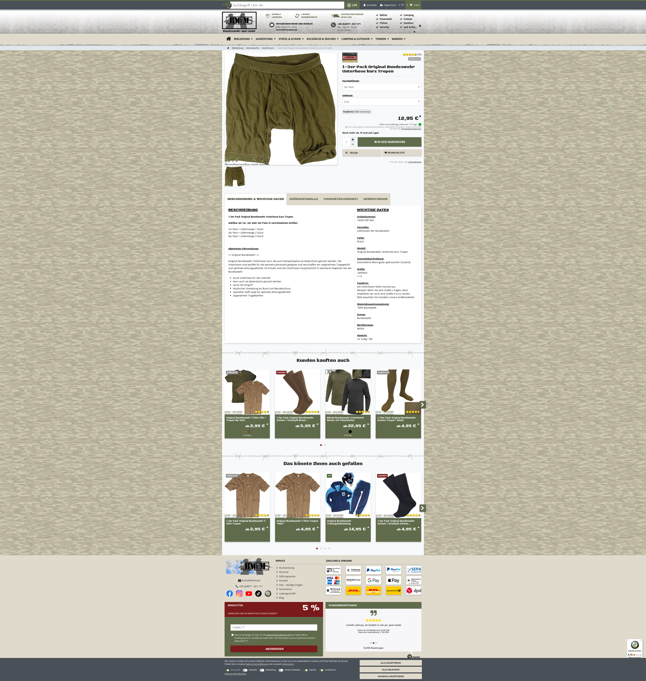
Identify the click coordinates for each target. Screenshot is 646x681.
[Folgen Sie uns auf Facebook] (229, 593)
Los (354, 5)
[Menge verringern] (352, 144)
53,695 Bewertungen (373, 648)
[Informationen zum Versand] (353, 590)
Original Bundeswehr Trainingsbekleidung (339, 522)
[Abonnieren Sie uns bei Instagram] (239, 593)
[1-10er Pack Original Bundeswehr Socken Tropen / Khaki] (398, 392)
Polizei (383, 23)
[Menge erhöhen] (352, 139)
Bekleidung (242, 39)
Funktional (330, 669)
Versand (283, 572)
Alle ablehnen (391, 669)
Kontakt (283, 580)
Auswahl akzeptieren (391, 676)
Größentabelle (303, 199)
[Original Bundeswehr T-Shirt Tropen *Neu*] (297, 495)
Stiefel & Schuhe (290, 39)
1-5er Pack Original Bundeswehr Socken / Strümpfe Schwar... (396, 522)
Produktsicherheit (341, 199)
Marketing (271, 669)
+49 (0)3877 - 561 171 (250, 586)
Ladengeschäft (287, 593)
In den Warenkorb (391, 142)
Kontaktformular (286, 29)
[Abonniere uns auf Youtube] (249, 593)
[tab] (256, 199)
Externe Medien (292, 669)
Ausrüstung (264, 39)
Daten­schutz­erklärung (257, 664)
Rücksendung (286, 567)
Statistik (253, 669)
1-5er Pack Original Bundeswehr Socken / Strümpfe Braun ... (295, 419)
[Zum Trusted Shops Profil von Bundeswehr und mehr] (268, 593)
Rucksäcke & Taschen (321, 39)
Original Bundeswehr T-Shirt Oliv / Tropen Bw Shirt (246, 419)
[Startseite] (239, 22)
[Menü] (641, 641)
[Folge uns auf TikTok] (258, 593)
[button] (413, 5)
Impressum (288, 664)
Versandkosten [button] (414, 162)
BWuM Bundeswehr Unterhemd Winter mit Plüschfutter (345, 419)
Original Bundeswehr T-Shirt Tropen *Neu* (297, 522)
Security (384, 27)
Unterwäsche (252, 48)
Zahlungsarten (287, 576)
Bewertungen (375, 199)
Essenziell (235, 669)
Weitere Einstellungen (235, 673)
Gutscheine (285, 589)
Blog (281, 597)
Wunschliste (396, 152)
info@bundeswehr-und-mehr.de (294, 23)
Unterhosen (268, 48)
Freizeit (408, 19)
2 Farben (247, 435)
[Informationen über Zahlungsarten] (333, 570)
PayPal (312, 669)
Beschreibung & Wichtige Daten (255, 199)
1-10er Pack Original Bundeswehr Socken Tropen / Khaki (396, 419)
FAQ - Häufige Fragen (291, 585)
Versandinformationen (411, 128)
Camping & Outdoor (356, 39)
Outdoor (409, 23)
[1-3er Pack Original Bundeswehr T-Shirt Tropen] (247, 495)
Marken (397, 39)
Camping (409, 15)
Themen (380, 39)
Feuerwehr (386, 19)
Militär (383, 15)
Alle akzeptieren (391, 662)
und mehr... (410, 27)
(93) (419, 54)
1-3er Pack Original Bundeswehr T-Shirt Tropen (246, 522)
